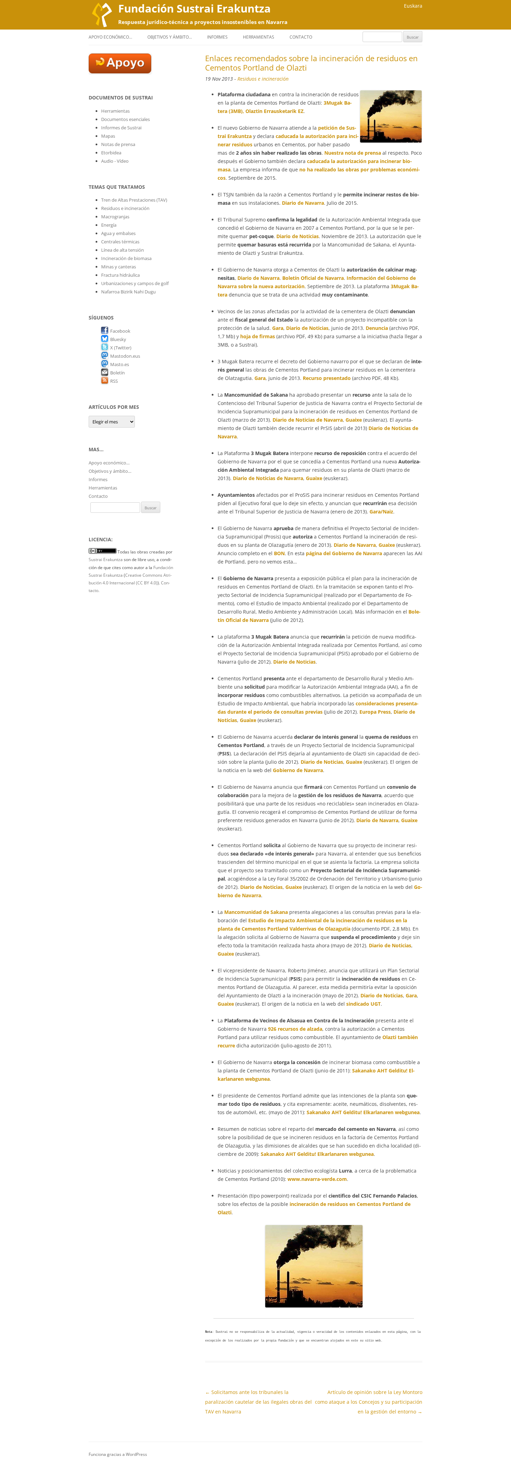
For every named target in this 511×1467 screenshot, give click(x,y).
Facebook (120, 331)
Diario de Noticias (297, 236)
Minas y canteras (118, 267)
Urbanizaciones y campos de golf (135, 283)
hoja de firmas (257, 336)
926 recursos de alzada (295, 1029)
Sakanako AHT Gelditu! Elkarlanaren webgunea (363, 1112)
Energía (108, 225)
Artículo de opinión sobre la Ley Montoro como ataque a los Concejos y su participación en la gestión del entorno (368, 1402)
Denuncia (377, 328)
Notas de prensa (118, 144)
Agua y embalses (118, 233)
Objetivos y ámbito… (169, 37)
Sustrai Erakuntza (106, 559)
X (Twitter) (120, 348)
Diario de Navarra (303, 203)
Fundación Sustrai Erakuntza (194, 8)
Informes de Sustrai (121, 127)
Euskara (413, 5)
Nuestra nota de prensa (352, 152)
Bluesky (118, 339)
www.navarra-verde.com (317, 1179)
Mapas (108, 136)
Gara (277, 328)
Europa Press (375, 711)
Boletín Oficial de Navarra (313, 278)
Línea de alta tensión (122, 250)
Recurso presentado (327, 378)
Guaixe (354, 419)
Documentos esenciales (125, 119)
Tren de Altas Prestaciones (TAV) (134, 200)
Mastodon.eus (125, 356)
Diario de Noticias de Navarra (308, 419)
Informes (217, 37)
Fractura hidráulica (120, 275)
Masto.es (119, 364)
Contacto (301, 37)
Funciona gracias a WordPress (118, 1454)
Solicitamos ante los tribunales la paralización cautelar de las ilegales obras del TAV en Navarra (258, 1402)
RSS (114, 381)
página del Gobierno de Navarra (344, 553)
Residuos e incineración (263, 78)
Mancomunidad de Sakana (256, 912)
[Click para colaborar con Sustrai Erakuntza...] (120, 71)
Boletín (117, 373)
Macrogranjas (115, 216)
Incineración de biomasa (126, 258)
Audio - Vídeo (115, 161)
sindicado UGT (363, 1003)
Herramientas (258, 37)
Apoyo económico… (110, 37)
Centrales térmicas (120, 241)
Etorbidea (111, 152)
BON (279, 553)
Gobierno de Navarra (298, 770)
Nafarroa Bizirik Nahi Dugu (128, 292)
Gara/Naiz (381, 511)
